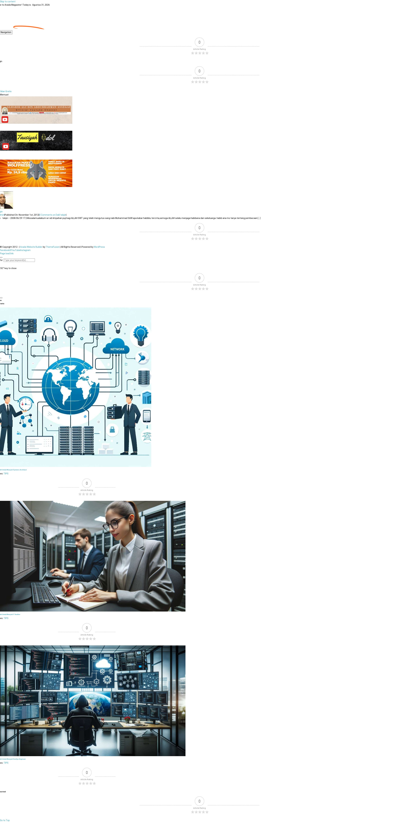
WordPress (99, 247)
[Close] (1, 257)
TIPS (6, 473)
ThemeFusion (53, 247)
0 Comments (52, 215)
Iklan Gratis (6, 91)
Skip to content (7, 1)
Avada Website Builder (31, 247)
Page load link (7, 253)
